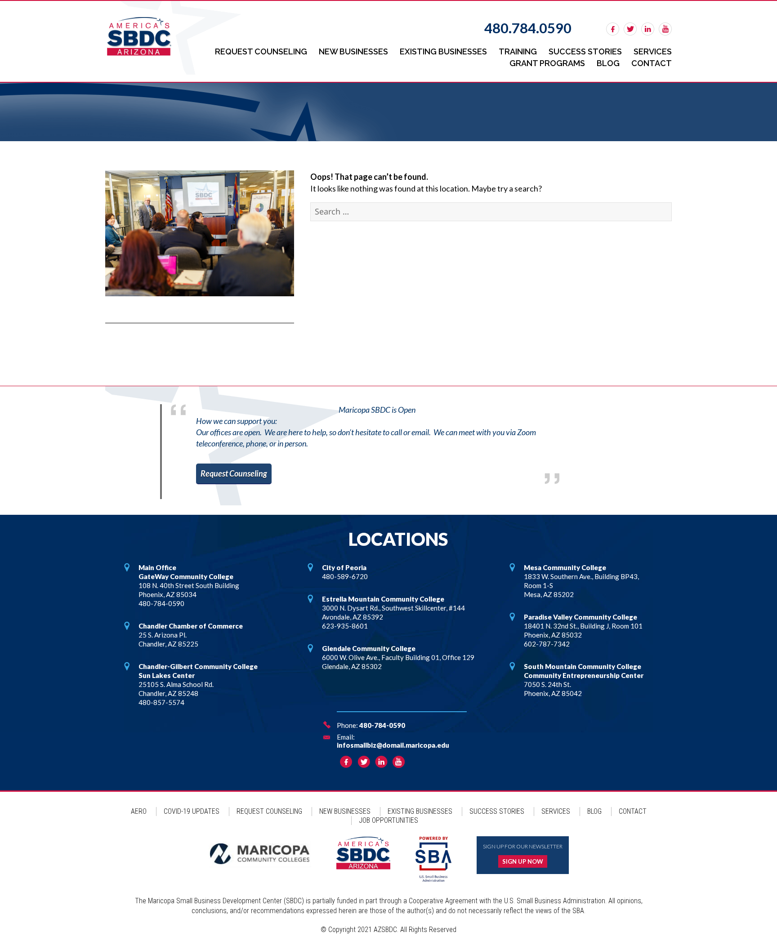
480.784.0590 (528, 27)
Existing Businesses (443, 51)
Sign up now (522, 861)
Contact (651, 63)
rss (665, 29)
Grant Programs (547, 63)
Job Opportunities (388, 820)
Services (653, 51)
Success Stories (585, 51)
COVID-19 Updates (191, 811)
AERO (139, 811)
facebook (612, 29)
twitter (630, 29)
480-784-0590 (382, 725)
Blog (608, 63)
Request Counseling (261, 51)
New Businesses (353, 51)
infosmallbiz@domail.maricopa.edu (393, 745)
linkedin (647, 29)
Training (518, 51)
